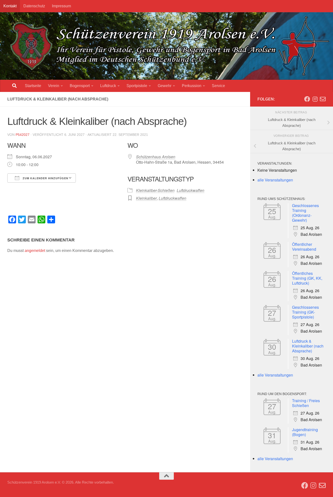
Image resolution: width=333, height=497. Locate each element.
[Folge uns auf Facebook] (307, 99)
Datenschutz (34, 6)
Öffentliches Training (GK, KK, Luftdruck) (307, 278)
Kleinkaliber (146, 198)
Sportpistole (137, 86)
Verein (53, 86)
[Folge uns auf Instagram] (315, 99)
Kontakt (10, 6)
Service (218, 86)
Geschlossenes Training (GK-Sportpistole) (305, 312)
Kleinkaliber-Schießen (155, 190)
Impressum (61, 6)
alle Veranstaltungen (275, 180)
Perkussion (191, 86)
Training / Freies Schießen (306, 403)
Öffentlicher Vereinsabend (304, 246)
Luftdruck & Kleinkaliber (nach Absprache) (307, 346)
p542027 (22, 135)
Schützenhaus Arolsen (155, 156)
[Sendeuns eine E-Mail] (323, 99)
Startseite (33, 86)
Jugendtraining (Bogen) (305, 432)
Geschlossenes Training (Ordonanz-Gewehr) (305, 213)
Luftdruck (108, 86)
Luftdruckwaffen (190, 190)
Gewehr (164, 86)
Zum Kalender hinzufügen (45, 178)
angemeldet (35, 250)
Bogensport (80, 86)
